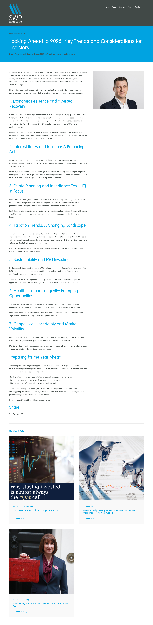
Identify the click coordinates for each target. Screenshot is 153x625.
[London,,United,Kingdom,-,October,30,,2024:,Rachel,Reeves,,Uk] (41, 530)
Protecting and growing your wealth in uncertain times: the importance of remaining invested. (109, 511)
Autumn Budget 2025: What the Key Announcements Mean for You (40, 604)
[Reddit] (18, 413)
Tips (31, 506)
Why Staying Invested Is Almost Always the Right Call (36, 510)
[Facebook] (10, 413)
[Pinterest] (22, 413)
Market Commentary (21, 506)
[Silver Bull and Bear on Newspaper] (111, 436)
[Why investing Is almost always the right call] (41, 436)
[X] (14, 413)
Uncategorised (88, 506)
